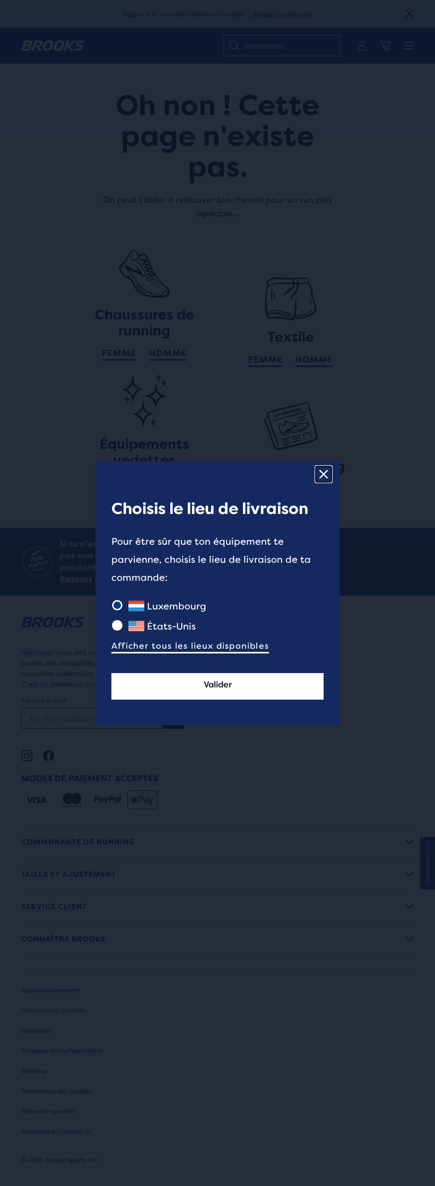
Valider (218, 684)
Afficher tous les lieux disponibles (190, 646)
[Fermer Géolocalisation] (324, 474)
